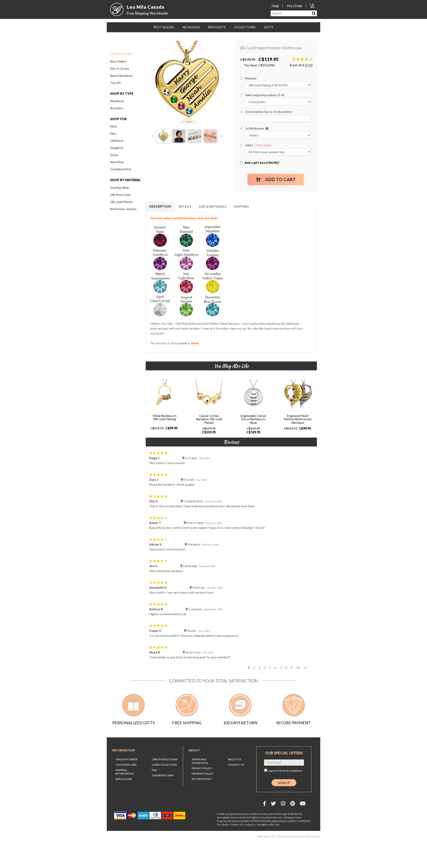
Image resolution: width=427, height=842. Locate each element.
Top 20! (115, 83)
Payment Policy (202, 773)
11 (305, 667)
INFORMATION (123, 750)
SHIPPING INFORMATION (124, 771)
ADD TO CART (280, 179)
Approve (285, 770)
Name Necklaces (121, 75)
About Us (234, 759)
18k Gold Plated (121, 202)
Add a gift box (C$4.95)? (262, 162)
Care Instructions (164, 759)
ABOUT (194, 750)
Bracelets (116, 108)
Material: (251, 78)
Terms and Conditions (200, 761)
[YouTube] (303, 803)
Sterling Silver (119, 187)
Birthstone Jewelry (123, 209)
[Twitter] (273, 803)
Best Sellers (118, 61)
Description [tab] (160, 206)
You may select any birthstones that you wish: (184, 218)
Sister (114, 155)
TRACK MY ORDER (126, 759)
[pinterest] (292, 803)
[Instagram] (283, 803)
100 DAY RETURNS (163, 775)
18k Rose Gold (120, 195)
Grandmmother (120, 169)
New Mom (117, 162)
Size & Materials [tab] (212, 206)
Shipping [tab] (241, 206)
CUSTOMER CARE (126, 764)
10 (298, 667)
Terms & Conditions (290, 770)
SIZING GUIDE (123, 779)
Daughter (116, 148)
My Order (294, 6)
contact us (236, 764)
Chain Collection (164, 764)
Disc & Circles (119, 68)
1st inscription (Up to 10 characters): (268, 112)
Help (275, 6)
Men (113, 133)
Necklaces (117, 101)
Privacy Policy (202, 768)
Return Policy (201, 779)
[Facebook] (264, 803)
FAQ (154, 770)
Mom (113, 126)
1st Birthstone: (254, 128)
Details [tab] (185, 206)
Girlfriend (116, 140)
